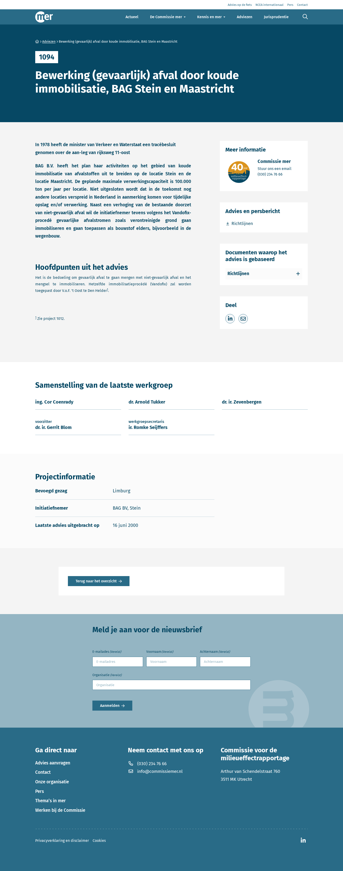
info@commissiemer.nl (160, 771)
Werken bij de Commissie (60, 810)
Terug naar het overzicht (96, 581)
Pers (39, 791)
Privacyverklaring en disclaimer (62, 840)
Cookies (99, 840)
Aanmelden (109, 706)
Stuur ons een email (274, 168)
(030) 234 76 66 (274, 174)
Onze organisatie (52, 781)
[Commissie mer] (44, 17)
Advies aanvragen (52, 762)
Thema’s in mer (50, 800)
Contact (43, 772)
